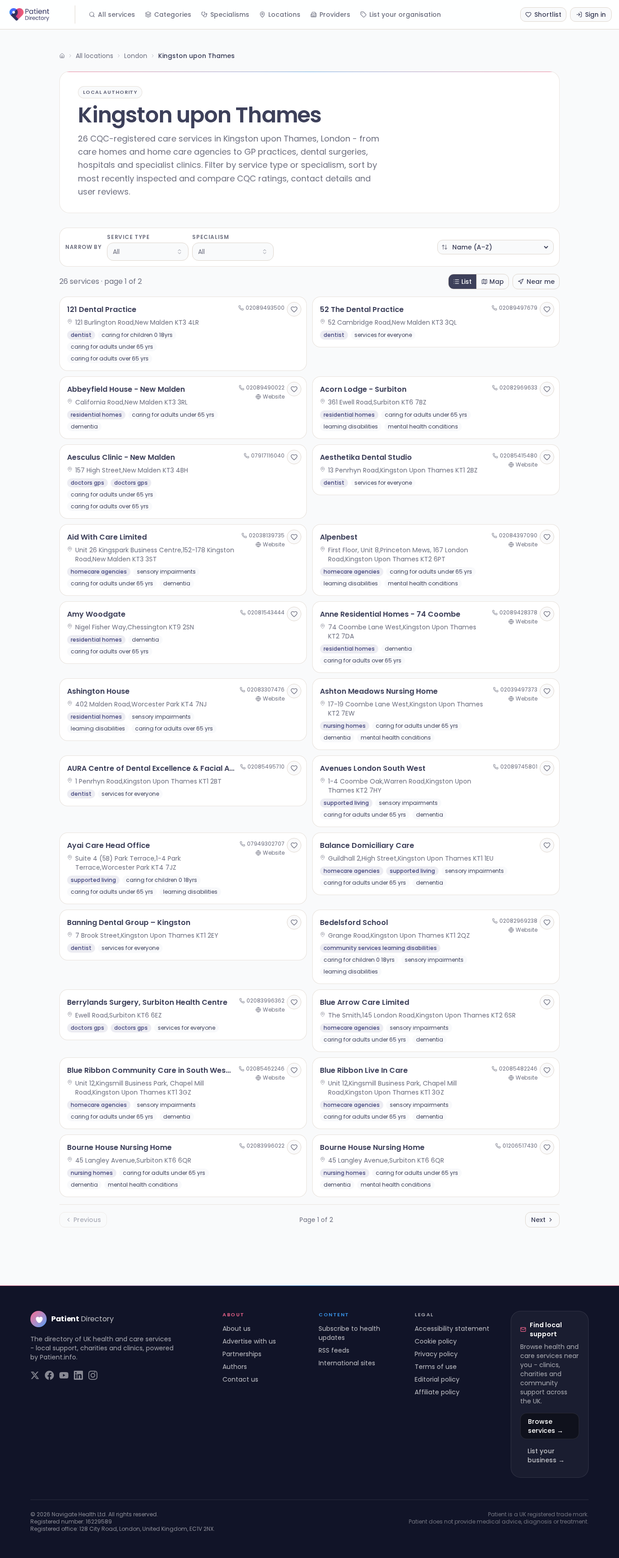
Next (538, 1219)
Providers (334, 14)
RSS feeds (334, 1350)
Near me (541, 281)
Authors (234, 1366)
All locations (94, 55)
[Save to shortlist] (294, 309)
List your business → (546, 1455)
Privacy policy (436, 1353)
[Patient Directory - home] (41, 14)
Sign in (595, 14)
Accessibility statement (452, 1328)
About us (236, 1328)
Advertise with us (249, 1341)
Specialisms (229, 14)
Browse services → (545, 1426)
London (135, 55)
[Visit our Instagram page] (92, 1375)
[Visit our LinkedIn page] (78, 1375)
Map (496, 281)
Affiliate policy (437, 1392)
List (466, 281)
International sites (347, 1363)
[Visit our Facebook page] (49, 1375)
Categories (172, 14)
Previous (87, 1219)
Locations (284, 14)
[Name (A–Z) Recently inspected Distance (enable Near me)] (495, 247)
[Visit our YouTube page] (63, 1375)
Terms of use (436, 1366)
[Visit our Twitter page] (34, 1375)
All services (116, 14)
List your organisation (405, 14)
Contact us (240, 1379)
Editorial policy (437, 1379)
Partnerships (241, 1353)
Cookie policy (436, 1341)
